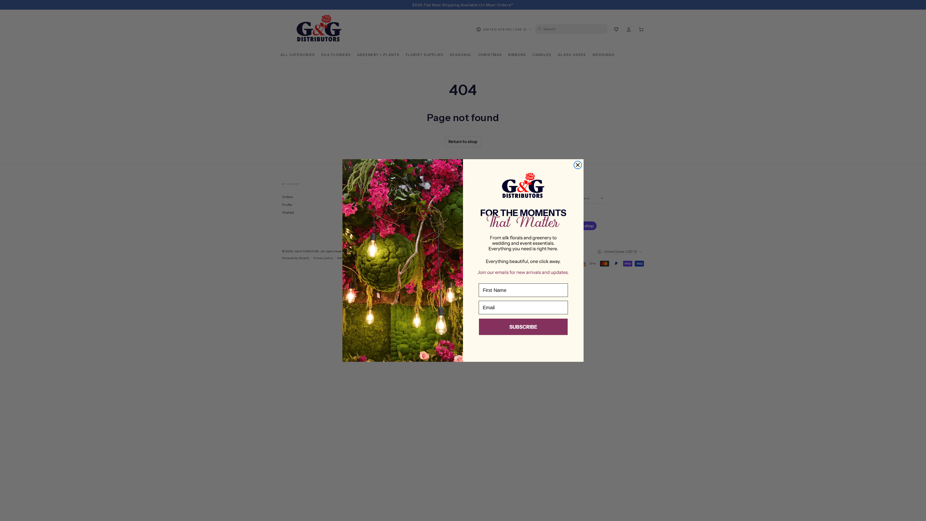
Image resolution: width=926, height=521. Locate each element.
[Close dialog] (578, 165)
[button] (523, 327)
